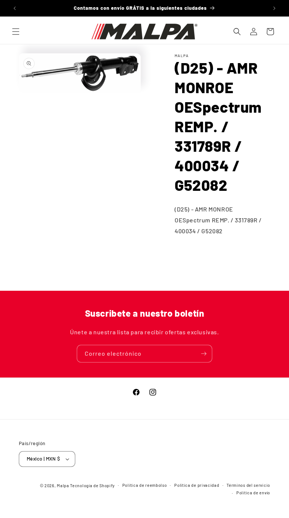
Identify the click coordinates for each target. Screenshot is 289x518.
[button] (16, 31)
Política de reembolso (144, 485)
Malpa (63, 485)
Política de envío (253, 492)
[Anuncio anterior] (14, 8)
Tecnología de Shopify (92, 485)
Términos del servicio (248, 485)
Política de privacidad (196, 485)
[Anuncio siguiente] (274, 8)
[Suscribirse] (203, 353)
